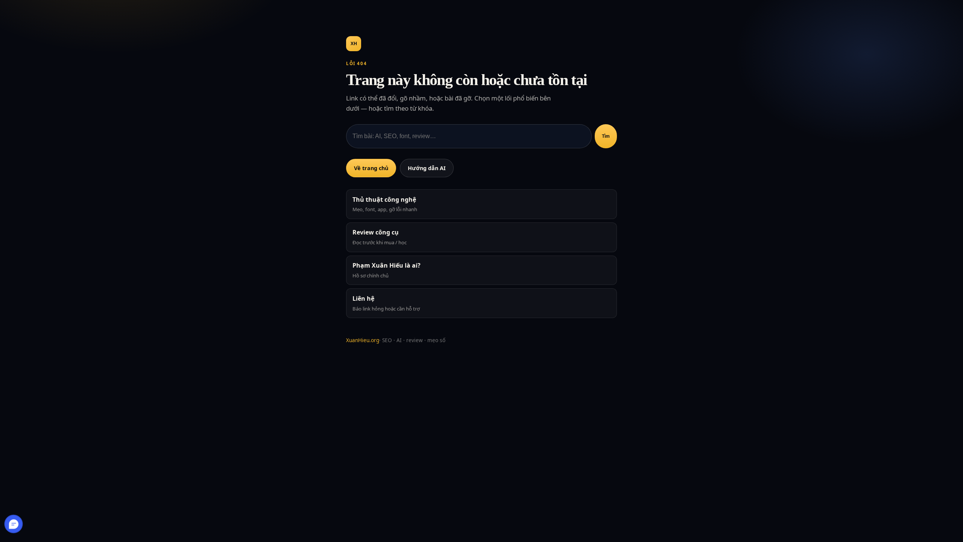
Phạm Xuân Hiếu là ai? (386, 270)
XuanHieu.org (362, 340)
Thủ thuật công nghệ (384, 204)
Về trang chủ (371, 168)
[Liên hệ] (13, 523)
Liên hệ (386, 303)
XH (354, 43)
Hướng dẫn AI (427, 168)
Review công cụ (379, 237)
